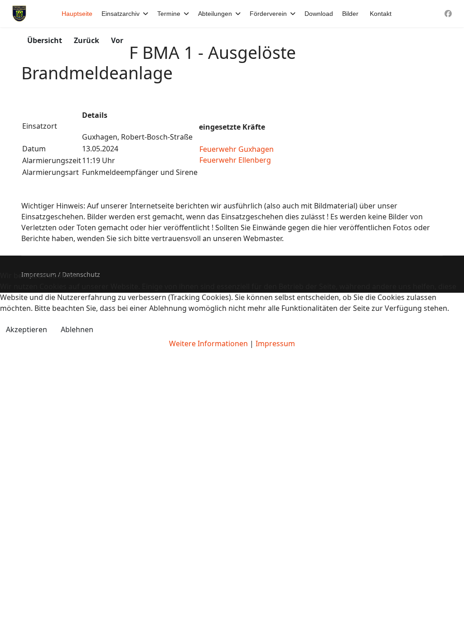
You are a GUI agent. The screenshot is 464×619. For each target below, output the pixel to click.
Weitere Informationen (208, 343)
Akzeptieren (26, 329)
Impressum (275, 343)
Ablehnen (77, 329)
